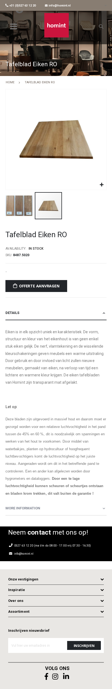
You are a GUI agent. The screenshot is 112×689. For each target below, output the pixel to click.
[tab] (56, 313)
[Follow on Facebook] (46, 676)
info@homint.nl (59, 5)
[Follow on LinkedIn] (66, 676)
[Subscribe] (84, 645)
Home (10, 82)
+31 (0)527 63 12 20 (22, 5)
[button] (101, 185)
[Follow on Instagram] (55, 676)
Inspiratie (16, 590)
